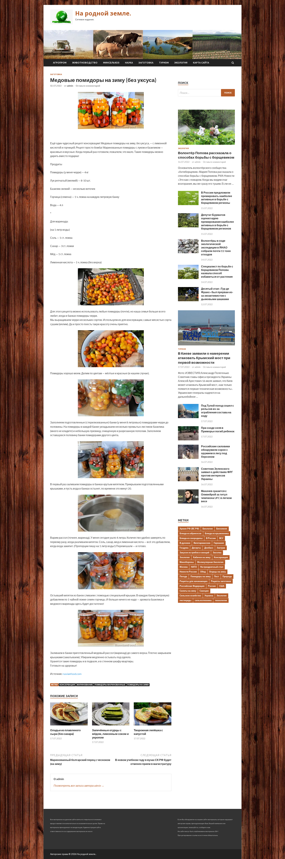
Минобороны (187, 562)
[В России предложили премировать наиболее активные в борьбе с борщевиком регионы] (188, 204)
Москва (184, 567)
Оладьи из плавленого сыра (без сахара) (65, 732)
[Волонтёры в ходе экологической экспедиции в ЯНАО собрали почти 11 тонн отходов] (188, 252)
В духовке (185, 543)
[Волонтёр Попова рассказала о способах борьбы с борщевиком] (206, 145)
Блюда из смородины (191, 538)
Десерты (196, 547)
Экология (180, 62)
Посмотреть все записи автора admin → (79, 785)
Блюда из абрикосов (190, 533)
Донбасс (208, 547)
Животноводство (84, 62)
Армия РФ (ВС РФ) (189, 528)
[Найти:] (206, 92)
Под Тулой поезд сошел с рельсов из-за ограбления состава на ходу (217, 410)
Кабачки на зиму (201, 557)
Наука (129, 62)
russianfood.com (72, 673)
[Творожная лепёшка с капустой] (152, 726)
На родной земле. (103, 13)
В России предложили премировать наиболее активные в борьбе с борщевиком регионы (216, 197)
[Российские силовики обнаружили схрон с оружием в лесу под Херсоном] (188, 457)
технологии (221, 600)
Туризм (164, 62)
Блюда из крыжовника (217, 533)
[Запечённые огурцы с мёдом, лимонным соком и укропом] (111, 726)
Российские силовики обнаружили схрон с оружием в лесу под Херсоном (215, 451)
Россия (212, 586)
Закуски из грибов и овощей (194, 552)
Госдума (184, 547)
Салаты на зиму (188, 590)
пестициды (185, 600)
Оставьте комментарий (88, 85)
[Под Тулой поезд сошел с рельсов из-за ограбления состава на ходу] (188, 417)
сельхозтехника (203, 600)
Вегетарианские (202, 543)
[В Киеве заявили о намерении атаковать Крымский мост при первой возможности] (206, 346)
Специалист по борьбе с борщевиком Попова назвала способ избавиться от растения (217, 271)
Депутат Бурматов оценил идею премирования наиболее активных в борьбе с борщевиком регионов (217, 221)
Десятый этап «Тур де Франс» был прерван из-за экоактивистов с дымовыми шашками (217, 293)
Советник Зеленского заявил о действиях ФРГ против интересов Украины (217, 473)
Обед (203, 571)
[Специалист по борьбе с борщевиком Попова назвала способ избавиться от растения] (188, 277)
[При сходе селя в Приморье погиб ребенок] (188, 439)
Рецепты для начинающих (193, 581)
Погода (183, 576)
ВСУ (221, 538)
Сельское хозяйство (190, 595)
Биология (208, 528)
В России (211, 538)
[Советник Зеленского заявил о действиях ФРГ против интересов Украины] (188, 480)
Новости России (188, 571)
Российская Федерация (192, 586)
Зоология (185, 557)
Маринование (85, 684)
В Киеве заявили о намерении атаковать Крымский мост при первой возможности (204, 357)
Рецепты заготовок (221, 581)
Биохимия (221, 528)
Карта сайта (201, 62)
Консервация (67, 684)
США (221, 586)
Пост (216, 576)
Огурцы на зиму (217, 571)
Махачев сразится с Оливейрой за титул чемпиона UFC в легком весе (216, 496)
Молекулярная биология (210, 562)
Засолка (217, 552)
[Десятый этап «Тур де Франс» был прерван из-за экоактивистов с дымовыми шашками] (188, 300)
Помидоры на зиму (138, 684)
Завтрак (221, 547)
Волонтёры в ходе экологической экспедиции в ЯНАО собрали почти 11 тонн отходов (216, 247)
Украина (209, 595)
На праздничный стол (211, 567)
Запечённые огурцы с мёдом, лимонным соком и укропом (110, 733)
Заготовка (146, 62)
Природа (227, 576)
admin (70, 85)
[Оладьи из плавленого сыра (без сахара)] (69, 726)
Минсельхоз (111, 62)
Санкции (204, 590)
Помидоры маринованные (110, 684)
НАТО (194, 567)
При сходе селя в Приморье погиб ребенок (217, 429)
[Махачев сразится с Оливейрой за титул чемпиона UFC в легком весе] (188, 502)
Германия (219, 543)
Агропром (59, 62)
